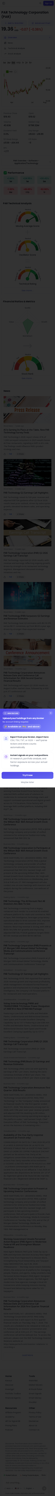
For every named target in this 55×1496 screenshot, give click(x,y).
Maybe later (27, 782)
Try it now (27, 775)
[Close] (51, 713)
